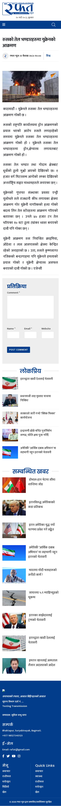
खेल (4, 792)
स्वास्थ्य (38, 777)
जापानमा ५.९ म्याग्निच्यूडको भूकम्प (43, 595)
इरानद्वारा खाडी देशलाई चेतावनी (36, 379)
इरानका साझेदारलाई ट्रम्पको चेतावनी (40, 618)
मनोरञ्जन (6, 782)
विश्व (48, 56)
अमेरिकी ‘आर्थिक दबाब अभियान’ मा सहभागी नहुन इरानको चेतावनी (38, 450)
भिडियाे (5, 787)
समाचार (6, 771)
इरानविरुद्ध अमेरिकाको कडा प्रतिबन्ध (41, 505)
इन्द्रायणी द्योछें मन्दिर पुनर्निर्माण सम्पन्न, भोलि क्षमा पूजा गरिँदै (36, 433)
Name (11, 329)
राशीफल (6, 777)
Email (28, 329)
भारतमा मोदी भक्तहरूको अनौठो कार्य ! (42, 572)
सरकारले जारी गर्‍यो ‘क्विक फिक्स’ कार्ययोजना (37, 415)
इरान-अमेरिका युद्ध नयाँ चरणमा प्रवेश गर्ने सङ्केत (41, 527)
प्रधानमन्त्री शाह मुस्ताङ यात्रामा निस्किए (35, 398)
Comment (13, 293)
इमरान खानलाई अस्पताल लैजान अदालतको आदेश (42, 663)
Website (46, 329)
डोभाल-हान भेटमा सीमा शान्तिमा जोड (41, 482)
